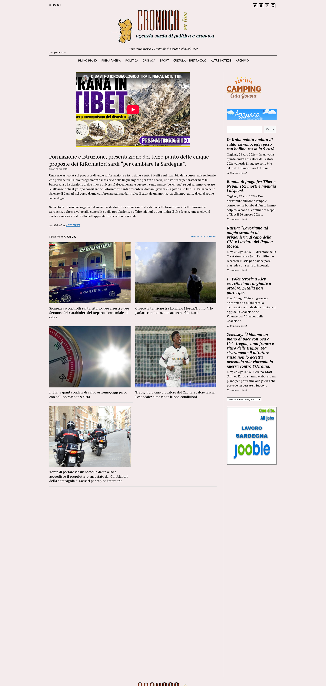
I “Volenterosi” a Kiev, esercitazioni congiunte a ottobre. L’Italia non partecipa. (249, 286)
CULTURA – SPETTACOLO (189, 60)
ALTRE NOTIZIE (221, 60)
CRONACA (149, 60)
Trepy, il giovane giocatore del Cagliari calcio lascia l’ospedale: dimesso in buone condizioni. (175, 394)
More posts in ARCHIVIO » (204, 236)
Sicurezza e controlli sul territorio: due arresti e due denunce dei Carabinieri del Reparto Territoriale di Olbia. (89, 313)
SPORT (164, 60)
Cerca (270, 129)
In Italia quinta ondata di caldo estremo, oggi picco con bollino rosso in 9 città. (88, 394)
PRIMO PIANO (87, 60)
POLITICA (131, 60)
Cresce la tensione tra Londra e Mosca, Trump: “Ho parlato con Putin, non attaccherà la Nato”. (174, 310)
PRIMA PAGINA (111, 60)
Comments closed (238, 173)
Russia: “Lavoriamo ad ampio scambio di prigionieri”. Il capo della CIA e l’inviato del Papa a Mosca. (250, 237)
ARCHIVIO (242, 60)
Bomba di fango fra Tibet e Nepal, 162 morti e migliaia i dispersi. (251, 186)
